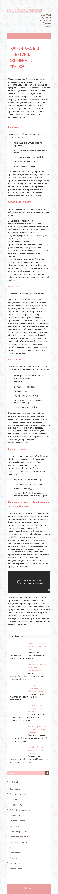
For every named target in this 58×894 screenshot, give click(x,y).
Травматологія (16, 853)
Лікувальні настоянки (19, 821)
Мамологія (14, 826)
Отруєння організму (18, 831)
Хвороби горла (16, 863)
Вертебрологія (16, 789)
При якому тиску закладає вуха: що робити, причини (36, 708)
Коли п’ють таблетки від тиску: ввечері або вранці (38, 646)
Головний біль (16, 805)
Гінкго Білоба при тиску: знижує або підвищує (35, 750)
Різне (12, 847)
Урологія (13, 858)
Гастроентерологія (18, 794)
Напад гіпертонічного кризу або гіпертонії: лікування (37, 729)
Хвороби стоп (16, 869)
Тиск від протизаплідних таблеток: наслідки (36, 688)
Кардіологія (15, 815)
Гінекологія (15, 799)
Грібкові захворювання (20, 810)
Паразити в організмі (19, 837)
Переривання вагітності (20, 842)
